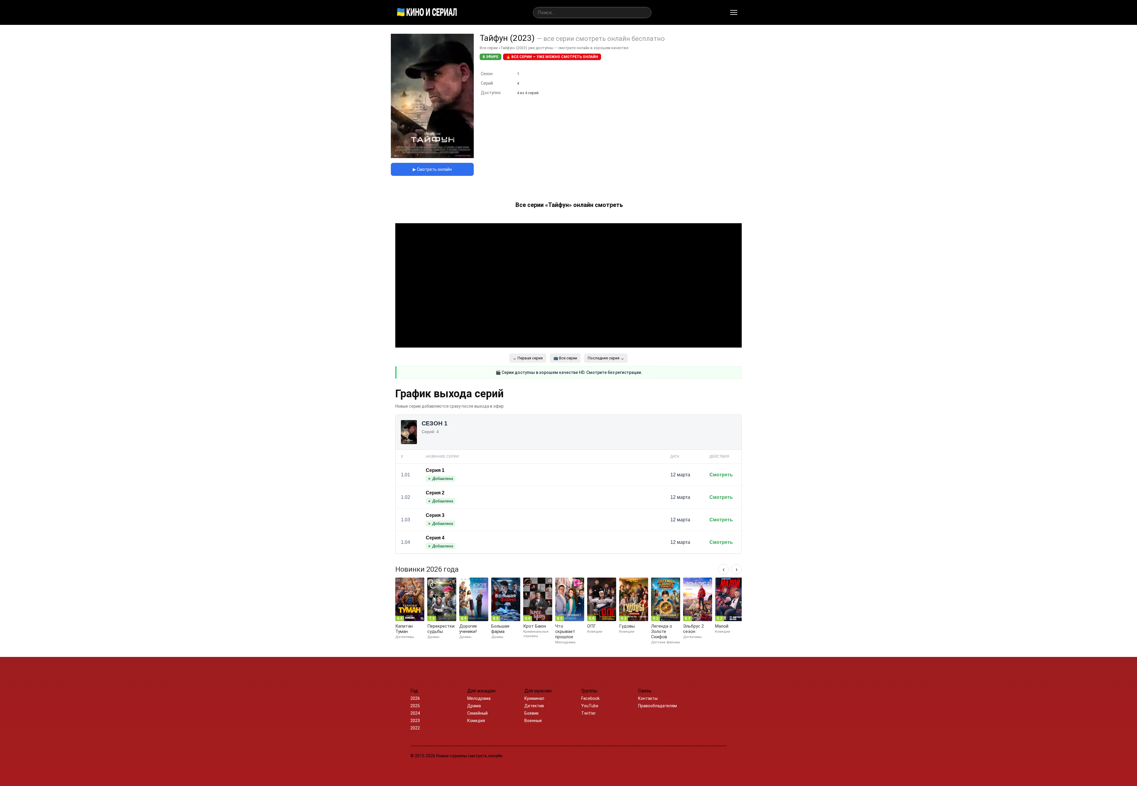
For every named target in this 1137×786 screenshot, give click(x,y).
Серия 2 (435, 492)
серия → (606, 358)
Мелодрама (479, 698)
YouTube (589, 705)
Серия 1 (435, 470)
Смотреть (721, 474)
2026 (415, 698)
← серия (528, 358)
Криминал (534, 698)
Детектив (534, 705)
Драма (474, 705)
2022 (415, 728)
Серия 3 (435, 515)
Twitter (588, 713)
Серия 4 (435, 537)
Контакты (648, 698)
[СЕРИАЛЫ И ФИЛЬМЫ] (427, 12)
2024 (415, 713)
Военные (533, 720)
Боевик (531, 713)
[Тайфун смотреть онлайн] (432, 156)
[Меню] (733, 12)
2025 (415, 705)
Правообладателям (657, 705)
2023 (415, 720)
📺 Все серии (565, 358)
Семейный (477, 713)
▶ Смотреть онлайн (432, 169)
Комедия (476, 720)
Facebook (590, 698)
